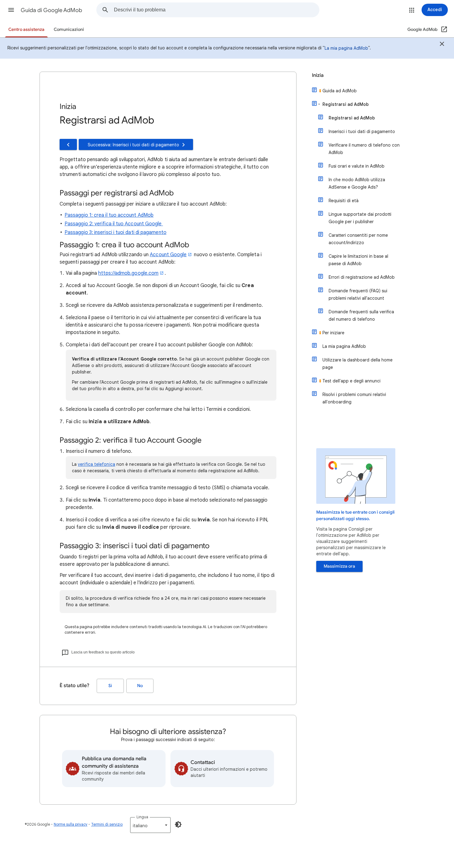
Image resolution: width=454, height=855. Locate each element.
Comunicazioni (69, 29)
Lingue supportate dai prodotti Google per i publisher (360, 217)
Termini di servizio (107, 824)
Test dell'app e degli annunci (351, 381)
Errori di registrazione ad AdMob (362, 277)
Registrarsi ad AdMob (345, 104)
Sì (110, 685)
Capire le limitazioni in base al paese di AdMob (358, 259)
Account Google (168, 255)
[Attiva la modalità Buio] (178, 824)
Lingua (142, 817)
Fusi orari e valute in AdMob (357, 166)
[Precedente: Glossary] (68, 144)
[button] (11, 9)
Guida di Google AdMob (51, 10)
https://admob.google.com (128, 273)
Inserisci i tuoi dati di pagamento (362, 131)
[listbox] (150, 825)
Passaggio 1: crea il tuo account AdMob (109, 215)
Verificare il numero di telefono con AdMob (364, 148)
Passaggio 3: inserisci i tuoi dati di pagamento (115, 232)
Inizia (318, 75)
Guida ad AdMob (339, 91)
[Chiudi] (442, 44)
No (140, 685)
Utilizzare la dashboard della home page (357, 363)
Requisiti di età (344, 200)
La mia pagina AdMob (346, 48)
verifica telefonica (96, 464)
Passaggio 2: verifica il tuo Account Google (114, 224)
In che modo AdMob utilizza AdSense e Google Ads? (357, 183)
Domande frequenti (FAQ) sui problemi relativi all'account (358, 294)
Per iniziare (333, 333)
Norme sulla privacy (70, 824)
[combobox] (216, 10)
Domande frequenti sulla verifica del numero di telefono (361, 315)
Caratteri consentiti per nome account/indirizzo (358, 238)
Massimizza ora (339, 566)
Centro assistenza (26, 29)
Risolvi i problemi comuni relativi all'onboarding (354, 398)
